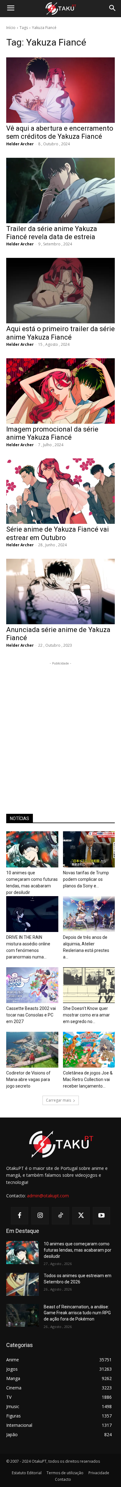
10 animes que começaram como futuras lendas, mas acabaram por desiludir (77, 1249)
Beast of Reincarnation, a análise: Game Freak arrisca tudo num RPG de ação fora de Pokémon (77, 1312)
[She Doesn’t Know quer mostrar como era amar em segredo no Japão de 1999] (89, 985)
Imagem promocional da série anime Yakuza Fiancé (52, 433)
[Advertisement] (60, 727)
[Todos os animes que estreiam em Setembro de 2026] (22, 1284)
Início (11, 27)
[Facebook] (19, 1215)
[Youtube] (101, 1215)
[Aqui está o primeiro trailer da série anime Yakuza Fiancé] (60, 290)
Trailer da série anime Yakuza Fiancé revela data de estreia (51, 233)
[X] (81, 1215)
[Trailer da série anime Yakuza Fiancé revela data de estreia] (60, 190)
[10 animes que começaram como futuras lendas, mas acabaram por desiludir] (32, 849)
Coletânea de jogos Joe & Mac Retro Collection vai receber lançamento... (88, 1079)
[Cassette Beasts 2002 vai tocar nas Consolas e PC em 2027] (32, 985)
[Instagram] (40, 1215)
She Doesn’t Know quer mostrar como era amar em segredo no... (86, 1015)
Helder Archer (20, 144)
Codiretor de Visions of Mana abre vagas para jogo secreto (28, 1079)
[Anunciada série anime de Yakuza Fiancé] (60, 591)
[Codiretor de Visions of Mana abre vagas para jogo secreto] (32, 1050)
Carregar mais (58, 1100)
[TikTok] (60, 1215)
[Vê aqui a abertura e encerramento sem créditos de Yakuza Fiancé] (60, 90)
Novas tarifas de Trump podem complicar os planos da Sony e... (86, 879)
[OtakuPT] (60, 9)
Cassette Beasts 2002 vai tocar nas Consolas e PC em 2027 (31, 1015)
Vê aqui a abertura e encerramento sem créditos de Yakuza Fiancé (59, 132)
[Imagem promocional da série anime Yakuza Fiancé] (60, 391)
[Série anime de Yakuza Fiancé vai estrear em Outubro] (60, 491)
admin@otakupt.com (48, 1196)
